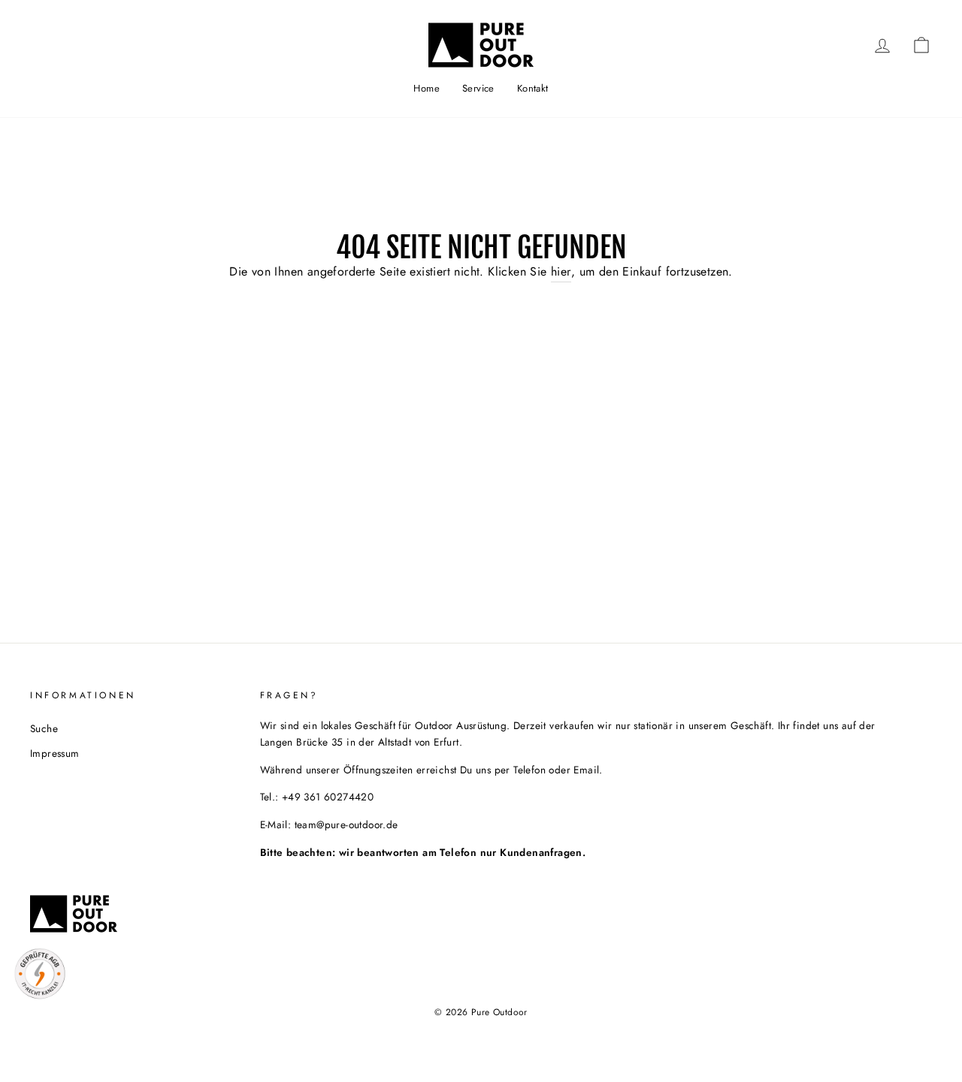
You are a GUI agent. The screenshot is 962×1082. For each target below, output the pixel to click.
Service (478, 88)
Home (426, 88)
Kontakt (533, 88)
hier (561, 271)
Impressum (55, 753)
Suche (44, 728)
